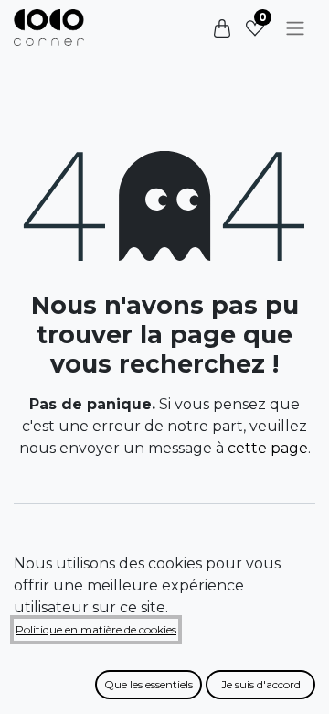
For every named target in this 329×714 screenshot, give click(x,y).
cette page (268, 448)
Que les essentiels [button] (148, 684)
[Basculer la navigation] (295, 28)
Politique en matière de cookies (96, 629)
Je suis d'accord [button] (261, 684)
